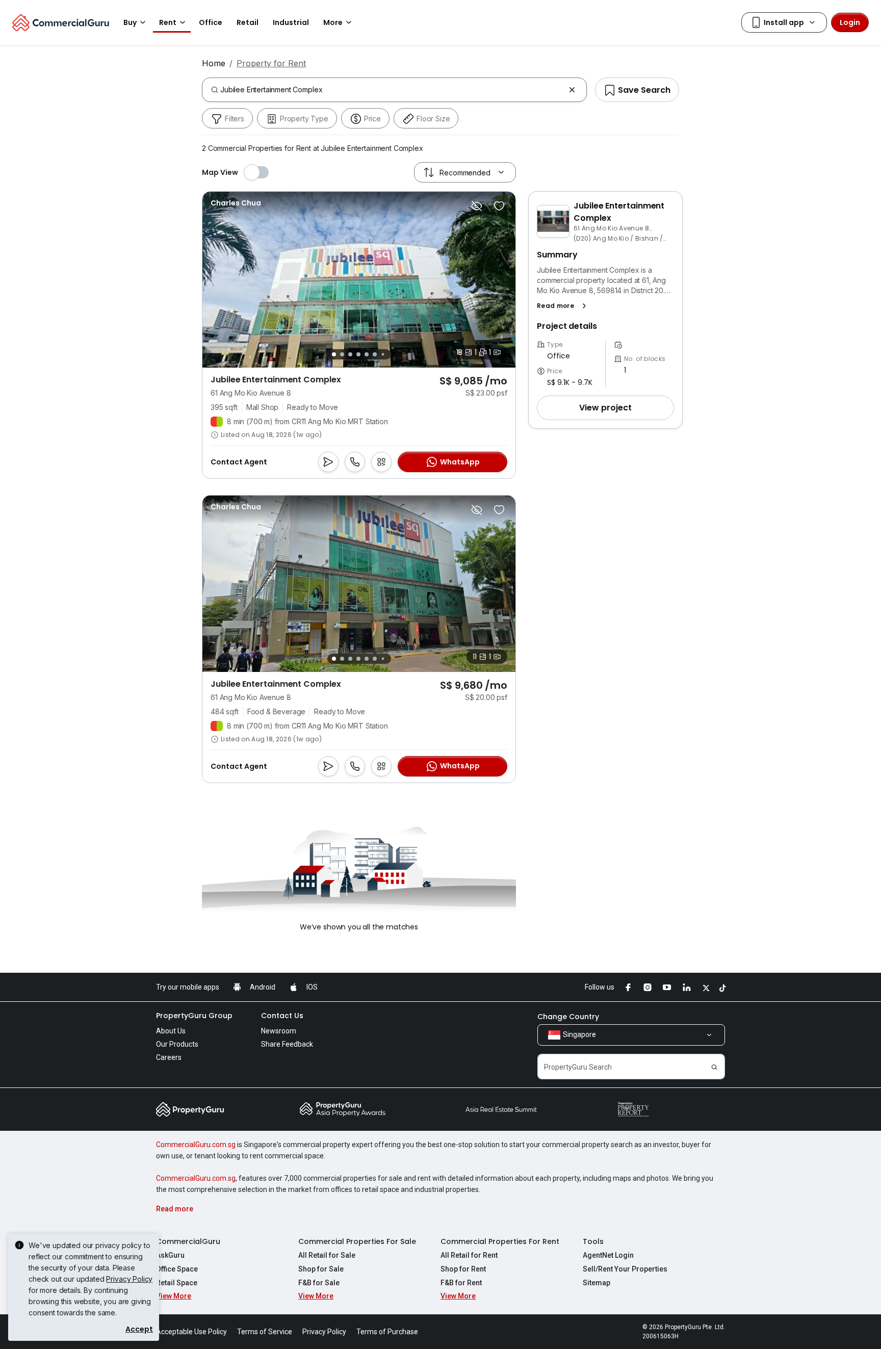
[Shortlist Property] (499, 206)
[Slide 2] (342, 354)
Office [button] (210, 22)
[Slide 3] (350, 354)
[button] (563, 306)
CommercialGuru (188, 1241)
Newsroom (278, 1031)
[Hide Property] (477, 206)
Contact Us (282, 1015)
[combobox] (392, 90)
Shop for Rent (463, 1269)
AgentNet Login (608, 1255)
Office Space (177, 1269)
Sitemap (596, 1283)
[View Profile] (236, 203)
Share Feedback (287, 1044)
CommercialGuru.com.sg (196, 1144)
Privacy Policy (129, 1279)
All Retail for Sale (326, 1255)
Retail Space (176, 1283)
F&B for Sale (319, 1283)
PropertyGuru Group (194, 1015)
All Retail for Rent (469, 1255)
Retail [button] (247, 22)
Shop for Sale (321, 1269)
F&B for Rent (461, 1283)
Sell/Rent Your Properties (625, 1269)
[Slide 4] (358, 354)
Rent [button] (167, 22)
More (333, 22)
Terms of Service (264, 1332)
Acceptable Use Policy (191, 1332)
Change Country (568, 1016)
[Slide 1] (334, 354)
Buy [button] (130, 22)
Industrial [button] (291, 22)
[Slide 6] (375, 354)
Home (213, 63)
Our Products (177, 1044)
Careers (169, 1057)
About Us (171, 1031)
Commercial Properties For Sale (357, 1241)
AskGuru (170, 1255)
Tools (593, 1241)
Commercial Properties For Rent (499, 1241)
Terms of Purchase (387, 1332)
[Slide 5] (367, 354)
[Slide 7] (382, 354)
